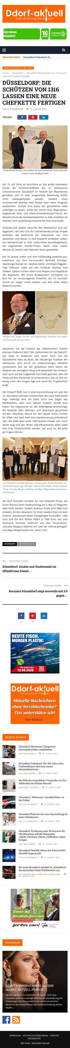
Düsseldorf (8, 68)
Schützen (19, 68)
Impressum (15, 1035)
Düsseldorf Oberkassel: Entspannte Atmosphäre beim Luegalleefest (37, 748)
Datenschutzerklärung (35, 1035)
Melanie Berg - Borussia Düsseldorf (41, 874)
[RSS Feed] (16, 1019)
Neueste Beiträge (15, 737)
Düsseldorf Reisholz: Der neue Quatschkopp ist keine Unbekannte (43, 816)
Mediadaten (34, 1038)
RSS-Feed (25, 1043)
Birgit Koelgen (30, 787)
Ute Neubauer (15, 109)
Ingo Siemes (29, 753)
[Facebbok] (6, 1019)
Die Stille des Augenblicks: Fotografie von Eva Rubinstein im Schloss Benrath (42, 782)
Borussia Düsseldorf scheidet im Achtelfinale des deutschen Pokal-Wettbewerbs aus (42, 869)
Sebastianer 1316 (26, 544)
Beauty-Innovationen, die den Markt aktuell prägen (30, 987)
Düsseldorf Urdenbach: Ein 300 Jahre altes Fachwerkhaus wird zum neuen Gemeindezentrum (41, 766)
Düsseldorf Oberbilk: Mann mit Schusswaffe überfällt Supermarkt (42, 852)
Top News (29, 68)
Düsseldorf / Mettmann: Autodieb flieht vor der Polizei (41, 799)
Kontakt (54, 1035)
